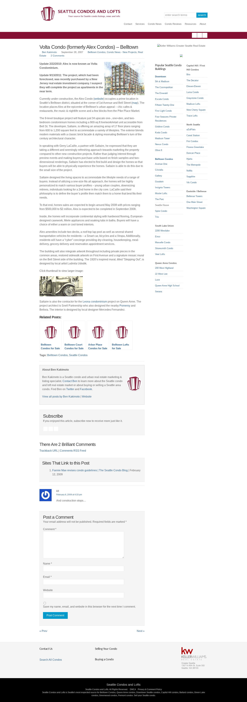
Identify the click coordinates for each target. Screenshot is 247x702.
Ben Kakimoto (49, 52)
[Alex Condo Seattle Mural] (61, 295)
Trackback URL (48, 450)
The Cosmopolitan (164, 87)
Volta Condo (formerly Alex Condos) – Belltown (88, 47)
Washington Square (196, 208)
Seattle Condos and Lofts (123, 684)
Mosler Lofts (161, 193)
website (99, 98)
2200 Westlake (162, 230)
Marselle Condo (162, 242)
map (134, 102)
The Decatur (192, 80)
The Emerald (161, 93)
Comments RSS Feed (73, 450)
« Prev (43, 631)
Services (140, 24)
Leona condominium (95, 301)
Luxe (157, 279)
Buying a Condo (104, 659)
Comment (49, 529)
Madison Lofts (193, 104)
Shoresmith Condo (164, 248)
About (203, 24)
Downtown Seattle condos (148, 692)
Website (87, 396)
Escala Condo (162, 99)
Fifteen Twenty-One (164, 105)
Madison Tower (162, 138)
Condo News (154, 24)
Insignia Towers (162, 187)
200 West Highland (164, 268)
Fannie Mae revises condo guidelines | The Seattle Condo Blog (90, 470)
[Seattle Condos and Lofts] (81, 20)
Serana (158, 291)
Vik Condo (192, 182)
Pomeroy (124, 305)
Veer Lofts (160, 254)
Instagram (200, 35)
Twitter (205, 35)
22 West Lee (161, 274)
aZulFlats (191, 129)
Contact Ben (70, 381)
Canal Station (193, 135)
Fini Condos (192, 141)
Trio (157, 217)
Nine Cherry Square (196, 110)
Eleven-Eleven (194, 86)
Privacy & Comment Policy (150, 689)
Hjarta (189, 159)
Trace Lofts (192, 115)
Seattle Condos (78, 355)
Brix (188, 74)
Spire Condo (161, 211)
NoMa (189, 170)
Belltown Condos (97, 52)
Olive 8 (158, 150)
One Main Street (194, 202)
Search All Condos (50, 659)
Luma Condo (193, 92)
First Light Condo (163, 111)
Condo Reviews (173, 24)
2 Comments (57, 55)
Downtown (160, 76)
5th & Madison (162, 81)
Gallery (158, 175)
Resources (190, 24)
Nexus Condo (161, 144)
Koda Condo (161, 132)
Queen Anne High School (167, 285)
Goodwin (159, 181)
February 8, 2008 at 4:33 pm (69, 494)
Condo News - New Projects (122, 52)
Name (47, 563)
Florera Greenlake (195, 147)
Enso (157, 236)
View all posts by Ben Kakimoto (61, 396)
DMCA (133, 689)
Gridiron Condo (162, 126)
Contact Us (45, 649)
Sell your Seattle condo (144, 695)
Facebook (194, 35)
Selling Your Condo (106, 649)
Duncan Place (193, 153)
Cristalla (159, 170)
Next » (141, 631)
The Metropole (193, 165)
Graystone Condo (195, 98)
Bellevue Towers (194, 196)
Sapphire (191, 176)
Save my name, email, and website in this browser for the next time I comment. (89, 606)
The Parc (159, 199)
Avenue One (161, 164)
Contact (128, 24)
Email (47, 576)
